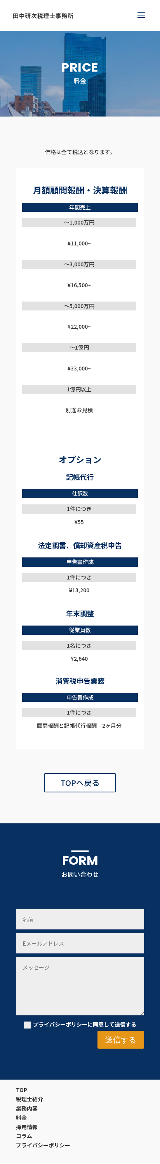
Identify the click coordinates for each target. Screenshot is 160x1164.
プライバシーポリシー (43, 1145)
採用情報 (27, 1127)
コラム (24, 1136)
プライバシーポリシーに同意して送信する (84, 1024)
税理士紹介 (29, 1099)
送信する (120, 1039)
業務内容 (27, 1108)
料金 (21, 1117)
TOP (21, 1090)
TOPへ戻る (80, 782)
